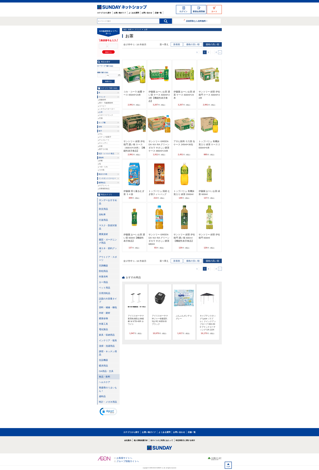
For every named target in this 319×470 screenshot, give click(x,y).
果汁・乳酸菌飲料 (106, 103)
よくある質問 (134, 13)
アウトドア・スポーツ (108, 258)
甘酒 (101, 118)
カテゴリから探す (104, 13)
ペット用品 (104, 287)
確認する (108, 52)
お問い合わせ (147, 13)
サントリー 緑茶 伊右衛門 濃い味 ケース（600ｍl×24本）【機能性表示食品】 (134, 146)
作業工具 (103, 324)
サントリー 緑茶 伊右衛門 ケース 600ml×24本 (209, 94)
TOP (228, 467)
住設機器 (103, 360)
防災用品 (103, 209)
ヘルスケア (104, 382)
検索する (108, 81)
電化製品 (103, 329)
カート (214, 11)
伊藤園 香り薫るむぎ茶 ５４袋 (133, 193)
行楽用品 (103, 220)
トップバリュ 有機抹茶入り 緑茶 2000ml (184, 193)
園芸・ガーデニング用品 (108, 241)
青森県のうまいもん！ (108, 389)
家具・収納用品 (107, 335)
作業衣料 (103, 276)
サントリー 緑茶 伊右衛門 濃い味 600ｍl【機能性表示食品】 (184, 237)
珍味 (100, 127)
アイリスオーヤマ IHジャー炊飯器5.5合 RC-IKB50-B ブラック (160, 320)
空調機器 (103, 265)
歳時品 (102, 396)
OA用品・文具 (106, 371)
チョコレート (104, 140)
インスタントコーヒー (107, 178)
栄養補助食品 (104, 189)
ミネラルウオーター (107, 109)
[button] (108, 411)
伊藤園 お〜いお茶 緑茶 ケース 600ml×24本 (184, 94)
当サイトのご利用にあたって (161, 440)
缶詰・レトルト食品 (106, 153)
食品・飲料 (127, 29)
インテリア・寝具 (108, 340)
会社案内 (127, 440)
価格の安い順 (193, 44)
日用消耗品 (104, 293)
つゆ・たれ (103, 167)
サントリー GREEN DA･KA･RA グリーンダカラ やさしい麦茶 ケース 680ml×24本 (159, 146)
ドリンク (138, 29)
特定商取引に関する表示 (185, 440)
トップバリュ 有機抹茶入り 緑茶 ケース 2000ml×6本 (209, 144)
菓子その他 (103, 149)
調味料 (101, 158)
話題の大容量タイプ (108, 300)
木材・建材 (104, 313)
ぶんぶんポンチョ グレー (184, 317)
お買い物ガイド (120, 13)
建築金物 (103, 318)
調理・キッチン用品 (108, 353)
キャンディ (103, 143)
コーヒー (102, 106)
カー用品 (103, 282)
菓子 (100, 131)
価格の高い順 (212, 44)
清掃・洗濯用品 (107, 346)
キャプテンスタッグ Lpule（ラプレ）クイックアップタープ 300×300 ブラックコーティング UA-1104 (208, 323)
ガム (101, 134)
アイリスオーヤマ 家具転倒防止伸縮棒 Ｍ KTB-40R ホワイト (136, 320)
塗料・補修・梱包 (108, 307)
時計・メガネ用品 (108, 402)
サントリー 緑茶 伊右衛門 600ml (209, 236)
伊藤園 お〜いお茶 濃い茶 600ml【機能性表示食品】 (134, 237)
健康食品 (101, 183)
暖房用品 (103, 365)
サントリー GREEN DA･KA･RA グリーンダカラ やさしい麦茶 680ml (159, 239)
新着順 (176, 44)
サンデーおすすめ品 (108, 202)
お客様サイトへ (124, 458)
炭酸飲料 (102, 100)
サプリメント (104, 185)
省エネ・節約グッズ (108, 250)
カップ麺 (101, 123)
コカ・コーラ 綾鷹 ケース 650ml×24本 (134, 93)
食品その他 (102, 174)
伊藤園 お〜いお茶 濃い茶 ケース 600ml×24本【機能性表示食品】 (159, 96)
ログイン (183, 11)
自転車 (102, 214)
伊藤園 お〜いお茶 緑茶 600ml (209, 193)
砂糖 (101, 161)
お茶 (145, 29)
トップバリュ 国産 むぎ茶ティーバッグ (159, 193)
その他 (101, 170)
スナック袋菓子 (105, 137)
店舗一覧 (158, 13)
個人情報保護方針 (141, 440)
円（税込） (134, 105)
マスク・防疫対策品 (108, 227)
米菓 (101, 146)
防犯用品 (103, 271)
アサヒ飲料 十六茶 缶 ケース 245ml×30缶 (184, 143)
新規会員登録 (199, 11)
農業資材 (103, 234)
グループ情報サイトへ (128, 461)
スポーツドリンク (106, 115)
